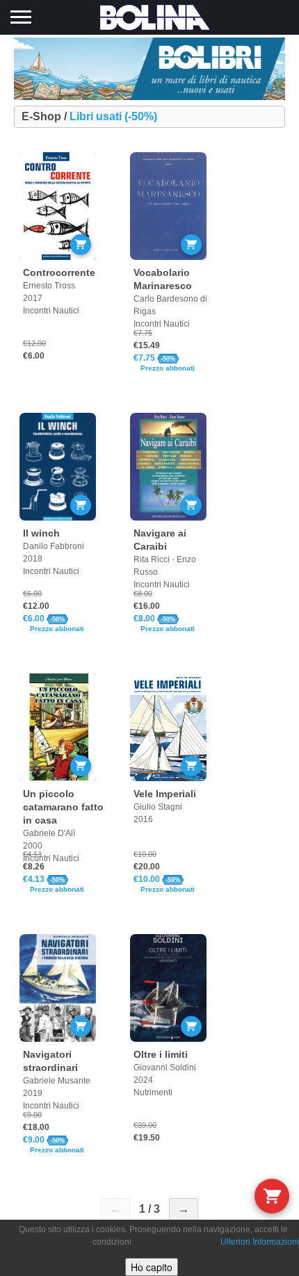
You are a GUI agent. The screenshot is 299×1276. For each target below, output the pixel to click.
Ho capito (151, 1267)
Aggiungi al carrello (80, 244)
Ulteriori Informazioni (259, 1242)
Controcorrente (59, 272)
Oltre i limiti (161, 1054)
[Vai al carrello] (271, 1196)
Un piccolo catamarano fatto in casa (63, 807)
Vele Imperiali (165, 793)
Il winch (41, 533)
